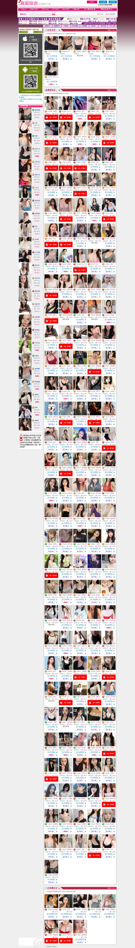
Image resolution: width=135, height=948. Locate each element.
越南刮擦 (69, 289)
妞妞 (111, 264)
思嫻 (68, 417)
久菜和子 (112, 188)
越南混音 (112, 518)
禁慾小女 (98, 238)
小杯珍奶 (98, 722)
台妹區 (66, 26)
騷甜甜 (83, 798)
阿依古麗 (98, 747)
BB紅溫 (98, 671)
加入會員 (103, 2)
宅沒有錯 (69, 213)
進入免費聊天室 (51, 914)
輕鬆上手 (37, 175)
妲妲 (54, 671)
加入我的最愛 (111, 14)
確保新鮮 (55, 289)
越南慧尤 (55, 468)
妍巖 (36, 136)
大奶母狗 (112, 137)
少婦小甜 (84, 238)
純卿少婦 (112, 569)
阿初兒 (112, 417)
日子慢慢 (37, 252)
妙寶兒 (37, 356)
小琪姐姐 (84, 366)
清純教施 (84, 468)
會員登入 (92, 2)
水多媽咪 (69, 646)
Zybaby (37, 187)
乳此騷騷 (98, 909)
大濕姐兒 (98, 289)
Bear (68, 697)
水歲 (97, 798)
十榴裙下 (69, 747)
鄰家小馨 (69, 620)
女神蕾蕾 (84, 391)
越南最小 (84, 595)
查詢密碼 (112, 2)
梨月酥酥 (69, 824)
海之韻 (83, 747)
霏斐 (68, 909)
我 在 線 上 (51, 59)
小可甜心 (55, 188)
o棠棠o (55, 137)
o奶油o (112, 111)
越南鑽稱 (84, 442)
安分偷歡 (55, 518)
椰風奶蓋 (112, 544)
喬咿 (36, 407)
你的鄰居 (112, 620)
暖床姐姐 (98, 213)
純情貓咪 (98, 620)
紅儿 (97, 264)
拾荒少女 (37, 149)
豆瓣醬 (83, 162)
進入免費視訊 (80, 116)
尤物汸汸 (37, 162)
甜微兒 (55, 747)
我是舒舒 (84, 51)
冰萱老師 (112, 468)
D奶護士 (112, 391)
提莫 (83, 722)
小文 (83, 697)
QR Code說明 (37, 32)
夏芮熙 (55, 493)
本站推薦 (84, 26)
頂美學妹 (37, 317)
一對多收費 (103, 26)
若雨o (111, 722)
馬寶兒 (112, 773)
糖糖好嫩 (69, 238)
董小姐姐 (98, 493)
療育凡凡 (98, 824)
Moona (69, 111)
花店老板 (69, 722)
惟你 (97, 442)
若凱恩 (98, 646)
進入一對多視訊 (51, 56)
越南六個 (112, 798)
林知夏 (83, 289)
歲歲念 (37, 420)
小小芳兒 (84, 188)
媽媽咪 (112, 493)
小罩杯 (55, 722)
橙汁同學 (69, 569)
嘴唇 (54, 315)
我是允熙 (69, 518)
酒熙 (97, 849)
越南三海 (84, 646)
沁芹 (36, 123)
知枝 (68, 391)
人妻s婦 (55, 798)
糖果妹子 (69, 849)
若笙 (36, 226)
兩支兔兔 (112, 595)
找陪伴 (55, 595)
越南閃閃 (84, 569)
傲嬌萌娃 (84, 935)
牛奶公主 (37, 343)
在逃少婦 (98, 188)
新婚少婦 (84, 544)
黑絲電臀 (84, 213)
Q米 (111, 671)
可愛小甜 (55, 417)
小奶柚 (98, 518)
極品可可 (37, 304)
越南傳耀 (69, 315)
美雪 (54, 697)
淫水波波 (69, 544)
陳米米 (69, 162)
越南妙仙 (69, 935)
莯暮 (111, 162)
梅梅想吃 (37, 213)
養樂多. (37, 394)
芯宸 (54, 366)
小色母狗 (84, 417)
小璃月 (83, 518)
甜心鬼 (55, 264)
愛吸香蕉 (98, 315)
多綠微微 (112, 340)
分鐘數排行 (57, 26)
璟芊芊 (98, 391)
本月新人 (93, 26)
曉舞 (68, 366)
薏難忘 (112, 747)
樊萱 (97, 162)
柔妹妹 (112, 315)
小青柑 (98, 544)
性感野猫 (55, 824)
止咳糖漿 (84, 671)
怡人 (68, 51)
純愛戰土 (112, 909)
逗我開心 (98, 773)
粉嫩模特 (55, 935)
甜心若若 (112, 238)
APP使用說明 (23, 32)
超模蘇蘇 (98, 366)
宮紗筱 (112, 442)
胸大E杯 (37, 265)
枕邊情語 (37, 382)
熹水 (83, 111)
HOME (101, 14)
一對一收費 (112, 26)
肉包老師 (37, 200)
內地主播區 (75, 26)
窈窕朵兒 (112, 289)
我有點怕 (55, 51)
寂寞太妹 (69, 493)
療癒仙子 (55, 213)
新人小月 (84, 264)
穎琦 (83, 493)
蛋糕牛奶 (98, 569)
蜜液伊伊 (69, 137)
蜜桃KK (98, 417)
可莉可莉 (84, 137)
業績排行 (47, 26)
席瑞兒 (98, 137)
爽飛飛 (69, 264)
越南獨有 (37, 369)
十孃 (97, 111)
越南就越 (37, 110)
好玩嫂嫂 (55, 909)
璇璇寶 (69, 340)
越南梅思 (55, 620)
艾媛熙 (55, 111)
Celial (54, 238)
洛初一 (55, 442)
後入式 (112, 51)
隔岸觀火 (37, 330)
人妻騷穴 (84, 340)
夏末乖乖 (37, 278)
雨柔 (83, 315)
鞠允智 (112, 824)
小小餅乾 (69, 798)
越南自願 (98, 340)
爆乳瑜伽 (37, 291)
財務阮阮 (69, 188)
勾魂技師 (69, 671)
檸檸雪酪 (55, 646)
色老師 (37, 239)
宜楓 (83, 620)
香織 (54, 162)
